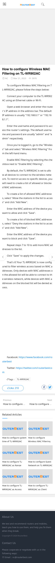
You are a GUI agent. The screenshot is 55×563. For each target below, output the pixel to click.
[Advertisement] (27, 37)
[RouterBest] (27, 4)
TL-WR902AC (23, 379)
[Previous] (3, 257)
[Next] (52, 257)
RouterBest (22, 535)
